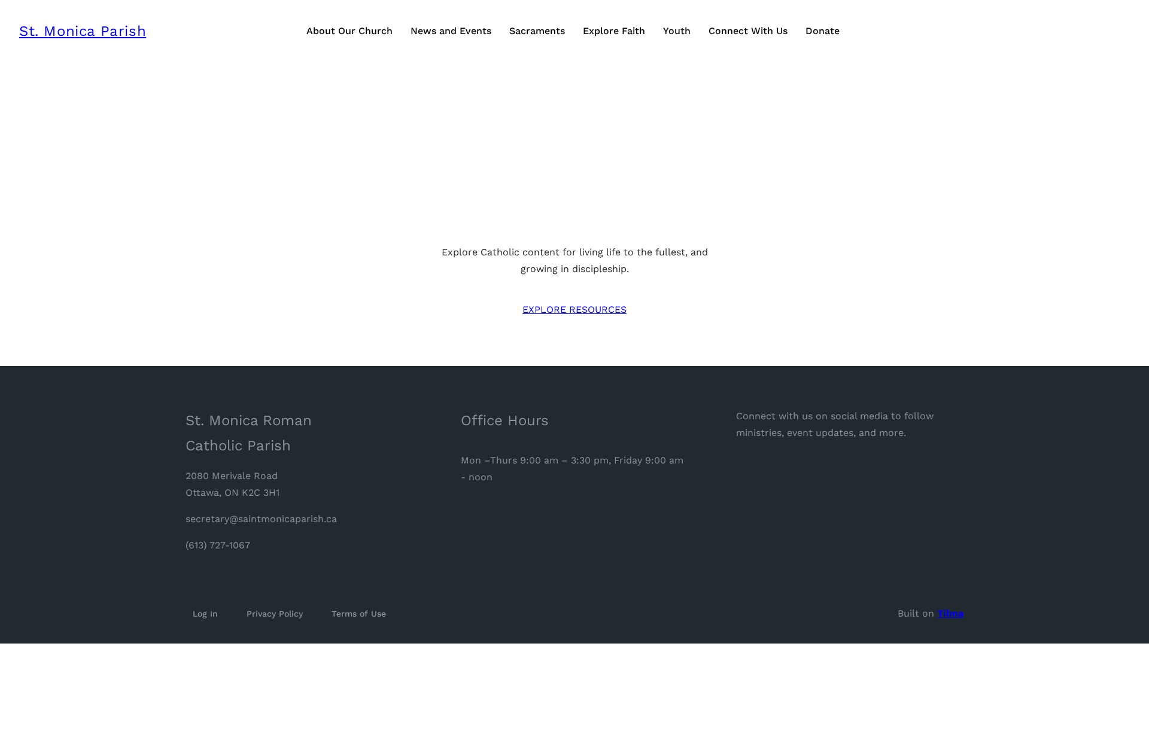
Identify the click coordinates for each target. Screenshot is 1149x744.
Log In (205, 613)
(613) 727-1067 (218, 545)
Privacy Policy (275, 613)
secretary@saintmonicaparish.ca (261, 519)
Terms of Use (359, 613)
